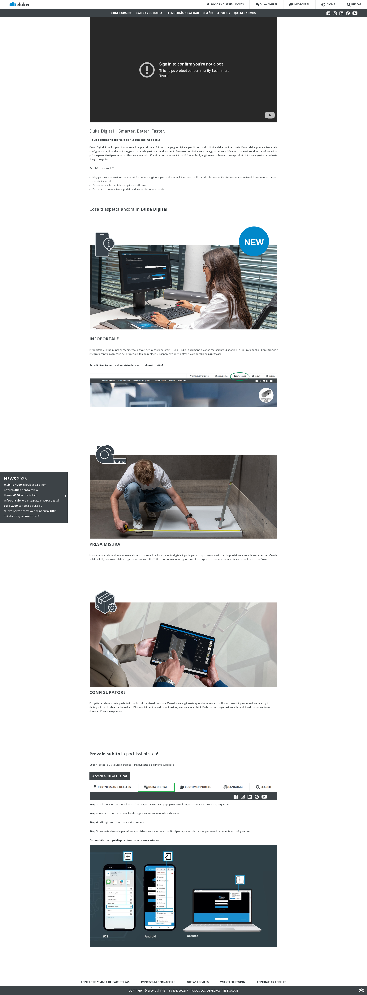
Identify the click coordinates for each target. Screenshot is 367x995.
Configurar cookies (271, 982)
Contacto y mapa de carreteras (105, 982)
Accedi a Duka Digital (109, 776)
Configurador (121, 13)
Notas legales (198, 982)
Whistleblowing (232, 982)
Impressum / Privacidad (158, 982)
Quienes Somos (245, 13)
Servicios (223, 13)
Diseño (208, 13)
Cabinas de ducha (149, 13)
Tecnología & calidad (182, 13)
